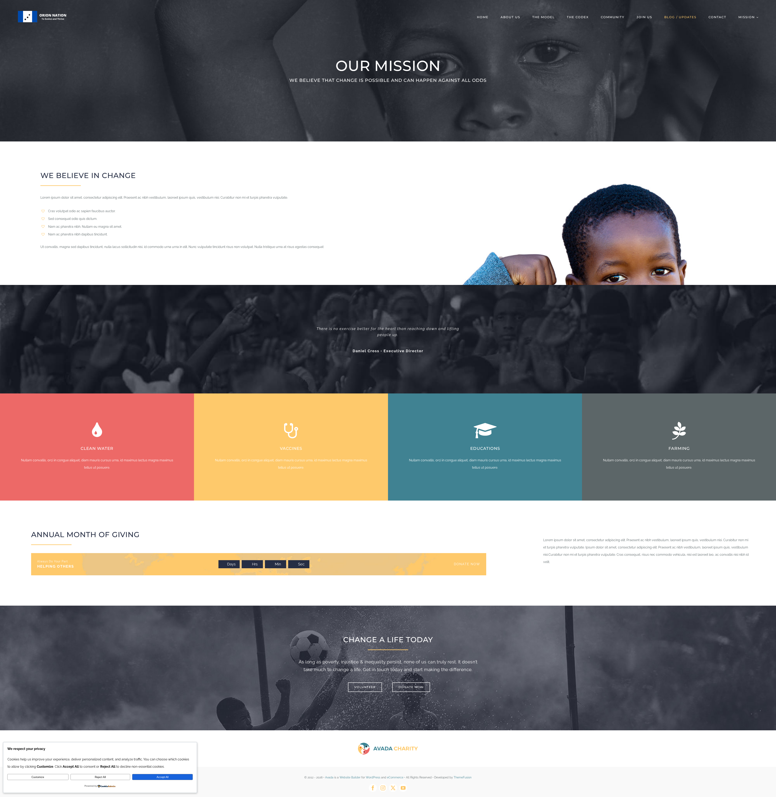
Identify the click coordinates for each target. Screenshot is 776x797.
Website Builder (350, 777)
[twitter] (393, 788)
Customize (38, 777)
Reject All (100, 777)
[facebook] (373, 788)
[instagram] (383, 788)
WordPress (373, 777)
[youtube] (403, 788)
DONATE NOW (467, 564)
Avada (329, 777)
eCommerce (395, 777)
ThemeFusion (462, 777)
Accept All (163, 777)
